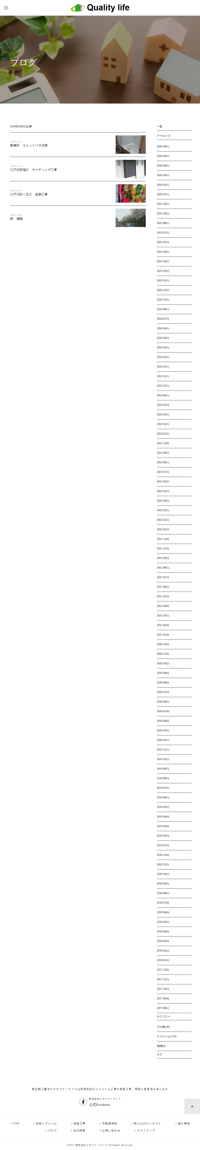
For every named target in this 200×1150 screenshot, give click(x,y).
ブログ (52, 1130)
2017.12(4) (163, 969)
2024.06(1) (163, 328)
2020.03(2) (163, 730)
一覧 (159, 126)
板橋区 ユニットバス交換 (30, 145)
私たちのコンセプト (147, 1123)
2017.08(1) (163, 1008)
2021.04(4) (163, 606)
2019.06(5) (163, 797)
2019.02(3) (163, 835)
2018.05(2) (163, 921)
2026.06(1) (163, 156)
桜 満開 (16, 218)
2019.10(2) (163, 759)
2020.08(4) (163, 682)
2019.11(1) (163, 749)
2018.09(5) (163, 883)
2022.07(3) (163, 471)
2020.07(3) (163, 692)
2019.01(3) (163, 845)
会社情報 (79, 1130)
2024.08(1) (163, 309)
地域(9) (161, 1045)
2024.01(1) (163, 366)
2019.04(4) (163, 816)
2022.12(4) (163, 443)
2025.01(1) (163, 280)
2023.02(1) (163, 424)
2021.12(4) (163, 538)
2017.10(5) (163, 988)
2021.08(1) (163, 567)
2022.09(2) (163, 452)
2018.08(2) (163, 893)
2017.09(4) (163, 998)
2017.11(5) (163, 979)
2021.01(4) (163, 634)
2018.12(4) (163, 854)
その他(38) (163, 1026)
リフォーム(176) (167, 1036)
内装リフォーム (46, 1123)
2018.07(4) (163, 902)
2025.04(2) (163, 251)
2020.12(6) (163, 644)
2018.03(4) (163, 941)
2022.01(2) (163, 529)
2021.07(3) (163, 577)
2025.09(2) (163, 213)
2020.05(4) (163, 711)
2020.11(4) (163, 653)
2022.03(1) (163, 510)
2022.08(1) (163, 462)
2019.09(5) (163, 768)
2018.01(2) (163, 960)
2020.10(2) (163, 663)
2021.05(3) (163, 596)
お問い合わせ (111, 1130)
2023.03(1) (163, 414)
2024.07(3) (163, 318)
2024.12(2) (163, 290)
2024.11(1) (163, 299)
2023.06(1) (163, 395)
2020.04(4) (163, 720)
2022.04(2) (163, 500)
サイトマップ (146, 1130)
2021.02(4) (163, 625)
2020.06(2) (163, 701)
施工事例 (184, 1123)
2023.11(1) (163, 376)
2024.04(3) (163, 337)
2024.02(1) (163, 357)
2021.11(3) (163, 548)
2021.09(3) (163, 558)
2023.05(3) (163, 404)
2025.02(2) (163, 270)
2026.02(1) (163, 184)
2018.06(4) (163, 912)
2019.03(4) (163, 826)
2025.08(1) (163, 223)
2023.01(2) (163, 433)
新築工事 (80, 1123)
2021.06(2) (163, 586)
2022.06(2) (163, 481)
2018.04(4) (163, 931)
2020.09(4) (163, 673)
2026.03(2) (163, 175)
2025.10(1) (163, 203)
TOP (16, 1123)
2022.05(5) (163, 491)
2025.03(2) (163, 261)
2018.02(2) (163, 950)
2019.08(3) (163, 778)
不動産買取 (110, 1123)
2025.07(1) (163, 232)
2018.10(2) (163, 874)
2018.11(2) (163, 864)
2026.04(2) (163, 165)
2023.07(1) (163, 385)
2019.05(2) (163, 807)
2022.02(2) (163, 519)
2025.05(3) (163, 242)
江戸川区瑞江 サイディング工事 (33, 169)
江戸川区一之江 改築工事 (29, 194)
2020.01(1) (163, 740)
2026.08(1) (163, 146)
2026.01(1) (163, 194)
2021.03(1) (163, 615)
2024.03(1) (163, 347)
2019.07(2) (163, 787)
